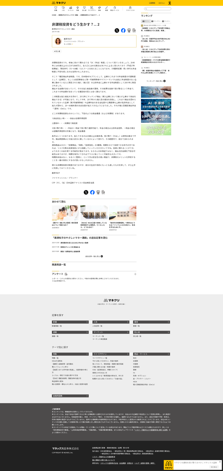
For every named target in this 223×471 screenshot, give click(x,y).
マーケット (98, 332)
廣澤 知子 (68, 39)
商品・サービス (140, 354)
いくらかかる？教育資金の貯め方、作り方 (107, 376)
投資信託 (136, 367)
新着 (55, 322)
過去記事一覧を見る (92, 256)
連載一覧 (55, 336)
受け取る (214, 467)
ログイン (162, 3)
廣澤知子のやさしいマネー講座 (68, 15)
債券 (134, 370)
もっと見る (68, 44)
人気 (95, 322)
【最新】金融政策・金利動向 (62, 364)
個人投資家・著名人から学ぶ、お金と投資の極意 (70, 384)
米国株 (135, 361)
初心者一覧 (137, 336)
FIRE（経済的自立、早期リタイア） (105, 370)
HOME (54, 15)
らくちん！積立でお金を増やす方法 (65, 375)
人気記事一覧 (97, 326)
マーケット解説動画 (99, 339)
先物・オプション (139, 376)
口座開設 (152, 3)
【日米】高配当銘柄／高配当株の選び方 (66, 378)
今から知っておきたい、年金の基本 (105, 361)
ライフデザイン (100, 354)
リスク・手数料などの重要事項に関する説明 (151, 430)
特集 (55, 354)
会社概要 (122, 463)
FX (134, 373)
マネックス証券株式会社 (109, 463)
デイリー (147, 21)
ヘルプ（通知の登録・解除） (145, 463)
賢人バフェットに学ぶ (60, 367)
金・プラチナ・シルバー (142, 379)
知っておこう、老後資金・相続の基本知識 (107, 364)
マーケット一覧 (98, 336)
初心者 (57, 51)
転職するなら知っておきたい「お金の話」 (107, 379)
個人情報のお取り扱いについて (103, 460)
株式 (134, 358)
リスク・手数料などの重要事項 (103, 457)
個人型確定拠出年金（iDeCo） (144, 384)
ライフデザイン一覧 (99, 358)
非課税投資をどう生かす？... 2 (90, 15)
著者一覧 (136, 326)
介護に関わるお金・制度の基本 (103, 367)
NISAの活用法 (57, 361)
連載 (55, 332)
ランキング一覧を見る (154, 81)
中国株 (135, 364)
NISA (135, 381)
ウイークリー (157, 21)
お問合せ (130, 463)
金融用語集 (57, 396)
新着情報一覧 (57, 326)
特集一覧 (55, 358)
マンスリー (167, 21)
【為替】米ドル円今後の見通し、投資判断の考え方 (70, 371)
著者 (136, 322)
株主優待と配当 (57, 381)
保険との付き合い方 (99, 373)
